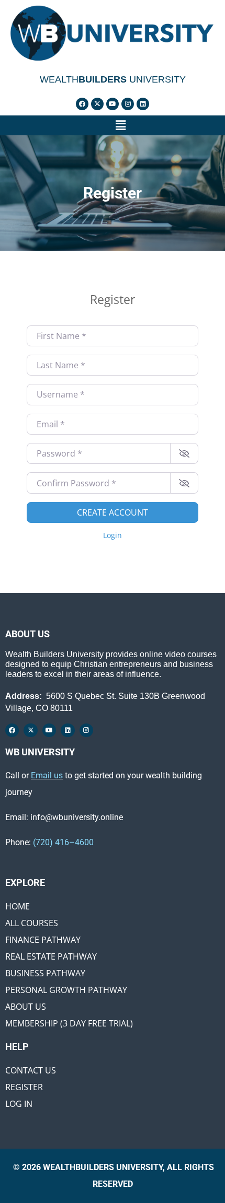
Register (24, 1087)
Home (17, 906)
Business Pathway (45, 973)
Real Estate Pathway (51, 956)
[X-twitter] (97, 104)
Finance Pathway (43, 939)
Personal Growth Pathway (66, 990)
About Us (25, 1006)
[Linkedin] (143, 104)
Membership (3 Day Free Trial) (69, 1023)
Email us (47, 775)
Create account (112, 512)
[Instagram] (127, 104)
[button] (120, 125)
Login (112, 535)
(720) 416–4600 (63, 842)
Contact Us (30, 1070)
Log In (18, 1103)
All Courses (31, 923)
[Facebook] (82, 104)
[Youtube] (112, 104)
